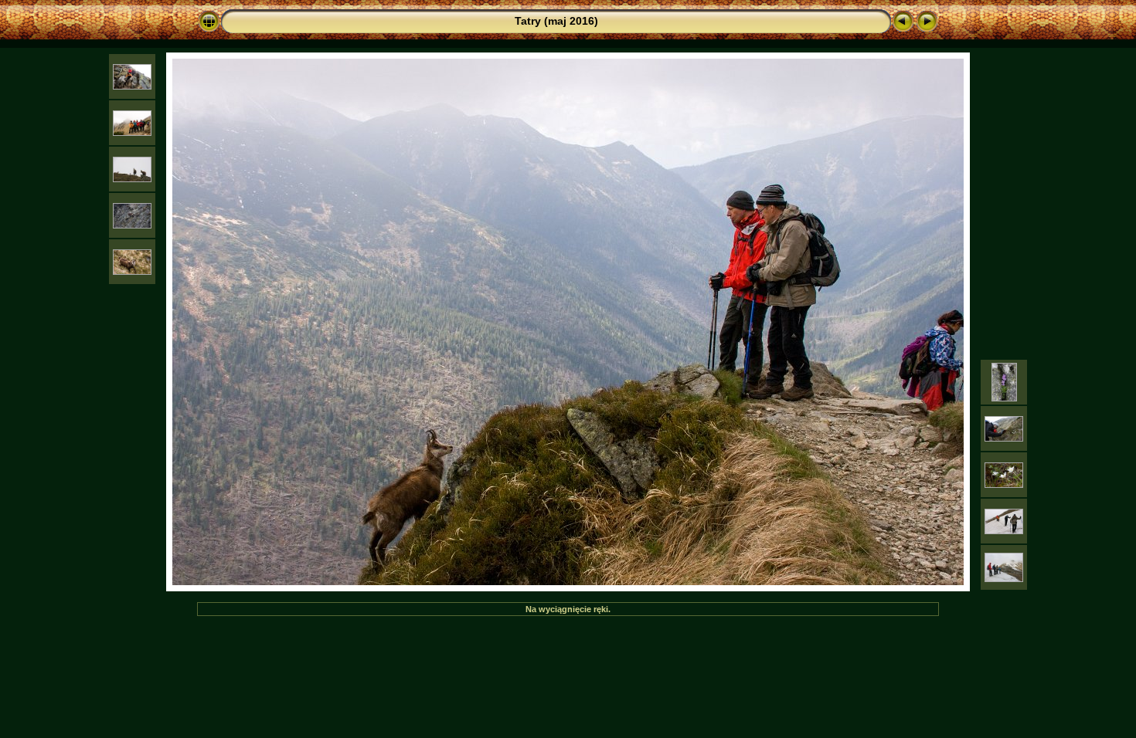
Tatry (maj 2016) (556, 21)
